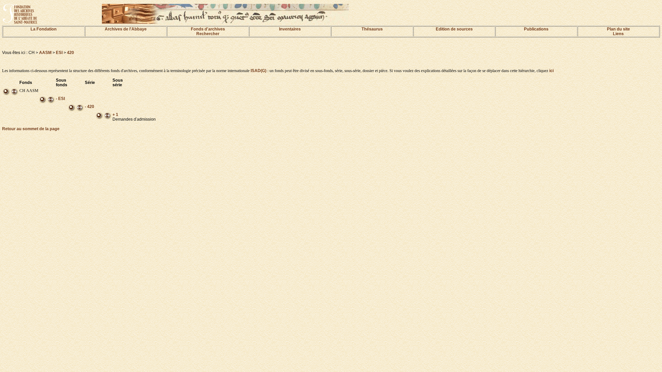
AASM (45, 52)
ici (551, 70)
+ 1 (115, 114)
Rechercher (207, 34)
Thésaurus (372, 29)
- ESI (60, 98)
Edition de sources (454, 29)
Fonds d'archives (208, 29)
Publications (536, 29)
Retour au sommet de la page (30, 129)
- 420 (89, 106)
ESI (59, 52)
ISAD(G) (258, 70)
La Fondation (44, 29)
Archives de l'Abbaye (126, 29)
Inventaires (290, 29)
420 (70, 52)
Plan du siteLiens (618, 31)
